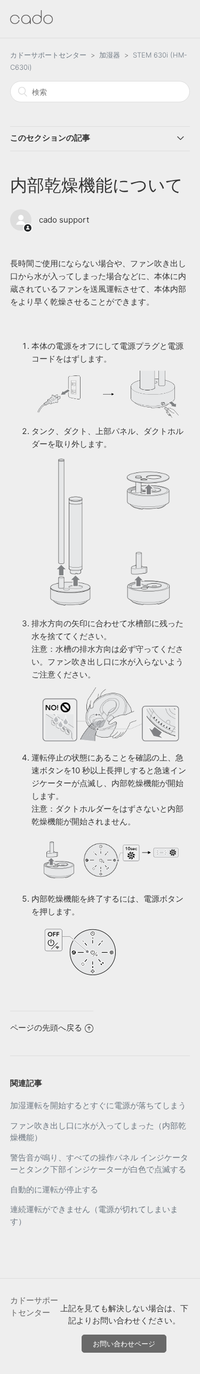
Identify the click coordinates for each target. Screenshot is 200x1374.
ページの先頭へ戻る (46, 1028)
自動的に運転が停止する (54, 1189)
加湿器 (109, 55)
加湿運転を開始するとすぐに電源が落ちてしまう (98, 1105)
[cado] (31, 21)
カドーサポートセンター (48, 55)
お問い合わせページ (124, 1343)
